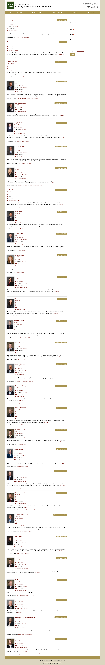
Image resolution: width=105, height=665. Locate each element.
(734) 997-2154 (20, 172)
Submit (72, 54)
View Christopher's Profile (60, 514)
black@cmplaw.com (20, 133)
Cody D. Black (18, 123)
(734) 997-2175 (20, 562)
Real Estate (29, 76)
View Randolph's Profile (60, 103)
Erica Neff (18, 299)
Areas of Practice (57, 12)
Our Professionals (36, 12)
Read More (57, 34)
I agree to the (77, 51)
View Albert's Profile (61, 81)
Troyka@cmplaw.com (21, 481)
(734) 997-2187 (20, 518)
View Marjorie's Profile (61, 168)
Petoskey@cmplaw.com (22, 627)
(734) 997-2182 (12, 24)
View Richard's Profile (61, 342)
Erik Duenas (18, 211)
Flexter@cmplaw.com (22, 244)
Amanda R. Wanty (12, 61)
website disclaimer (80, 51)
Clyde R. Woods (18, 536)
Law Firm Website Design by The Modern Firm (52, 663)
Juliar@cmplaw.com (21, 590)
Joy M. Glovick (19, 255)
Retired (21, 601)
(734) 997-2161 (20, 237)
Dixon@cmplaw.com (21, 178)
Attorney (12, 43)
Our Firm (19, 12)
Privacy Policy (58, 662)
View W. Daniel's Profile (60, 471)
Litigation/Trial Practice (18, 57)
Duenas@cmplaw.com (22, 222)
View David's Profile (61, 558)
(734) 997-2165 (20, 412)
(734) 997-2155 (20, 281)
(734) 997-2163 (20, 368)
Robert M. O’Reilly (19, 320)
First (71, 27)
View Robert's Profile (61, 320)
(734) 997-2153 (19, 475)
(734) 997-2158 (20, 584)
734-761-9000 (15, 26)
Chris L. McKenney (20, 600)
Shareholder (17, 83)
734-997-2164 (19, 453)
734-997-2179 (19, 540)
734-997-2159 (11, 194)
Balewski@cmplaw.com (22, 92)
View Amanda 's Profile (61, 61)
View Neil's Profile (62, 580)
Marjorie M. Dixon (20, 168)
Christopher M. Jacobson (14, 42)
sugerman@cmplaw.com (22, 438)
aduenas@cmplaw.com (14, 200)
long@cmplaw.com (13, 30)
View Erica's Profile (61, 299)
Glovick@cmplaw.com (22, 265)
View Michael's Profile (61, 146)
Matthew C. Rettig (20, 386)
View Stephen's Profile (61, 639)
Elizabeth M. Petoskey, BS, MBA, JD (25, 617)
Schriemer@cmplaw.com (22, 418)
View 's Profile (63, 42)
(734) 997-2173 (20, 346)
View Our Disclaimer (49, 662)
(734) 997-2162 (20, 621)
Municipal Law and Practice (46, 118)
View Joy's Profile (62, 255)
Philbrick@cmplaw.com (22, 374)
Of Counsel (17, 366)
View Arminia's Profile (61, 190)
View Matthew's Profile (61, 386)
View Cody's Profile (61, 123)
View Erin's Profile (62, 277)
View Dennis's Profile (61, 493)
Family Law (54, 118)
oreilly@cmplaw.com (20, 331)
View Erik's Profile (62, 211)
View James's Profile (61, 408)
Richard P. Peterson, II (21, 342)
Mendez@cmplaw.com (22, 287)
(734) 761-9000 (94, 6)
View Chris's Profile (61, 600)
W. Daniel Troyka (19, 471)
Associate (8, 22)
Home (10, 12)
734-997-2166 (23, 129)
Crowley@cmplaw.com (22, 156)
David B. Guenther (20, 558)
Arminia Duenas (11, 190)
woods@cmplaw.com (20, 546)
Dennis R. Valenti (20, 492)
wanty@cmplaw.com (13, 70)
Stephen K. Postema (20, 639)
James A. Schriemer (20, 407)
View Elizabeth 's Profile (60, 617)
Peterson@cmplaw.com (22, 352)
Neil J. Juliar (18, 580)
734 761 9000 (19, 107)
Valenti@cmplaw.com (22, 503)
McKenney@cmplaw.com (22, 608)
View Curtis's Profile (61, 233)
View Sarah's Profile (61, 449)
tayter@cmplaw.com (20, 459)
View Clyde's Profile (61, 536)
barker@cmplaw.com (21, 111)
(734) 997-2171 (20, 259)
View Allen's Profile (61, 364)
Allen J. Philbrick (20, 364)
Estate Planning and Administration (22, 37)
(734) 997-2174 (20, 390)
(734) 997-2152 (20, 85)
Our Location (91, 12)
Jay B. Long (10, 20)
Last (85, 27)
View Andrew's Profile (61, 429)
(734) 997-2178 (20, 150)
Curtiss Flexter (19, 233)
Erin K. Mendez (19, 277)
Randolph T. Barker (20, 103)
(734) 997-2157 (20, 216)
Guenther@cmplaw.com (22, 568)
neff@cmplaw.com (21, 309)
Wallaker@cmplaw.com (22, 525)
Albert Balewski (19, 81)
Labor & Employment (34, 98)
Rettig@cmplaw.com (21, 396)
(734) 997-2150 (20, 497)
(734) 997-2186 (19, 325)
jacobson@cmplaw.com (14, 50)
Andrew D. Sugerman (21, 429)
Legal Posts (75, 12)
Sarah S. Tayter (18, 449)
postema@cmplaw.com (22, 647)
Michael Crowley (20, 146)
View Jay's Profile (62, 20)
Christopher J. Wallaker (21, 514)
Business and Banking (22, 76)
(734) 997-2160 (20, 303)
